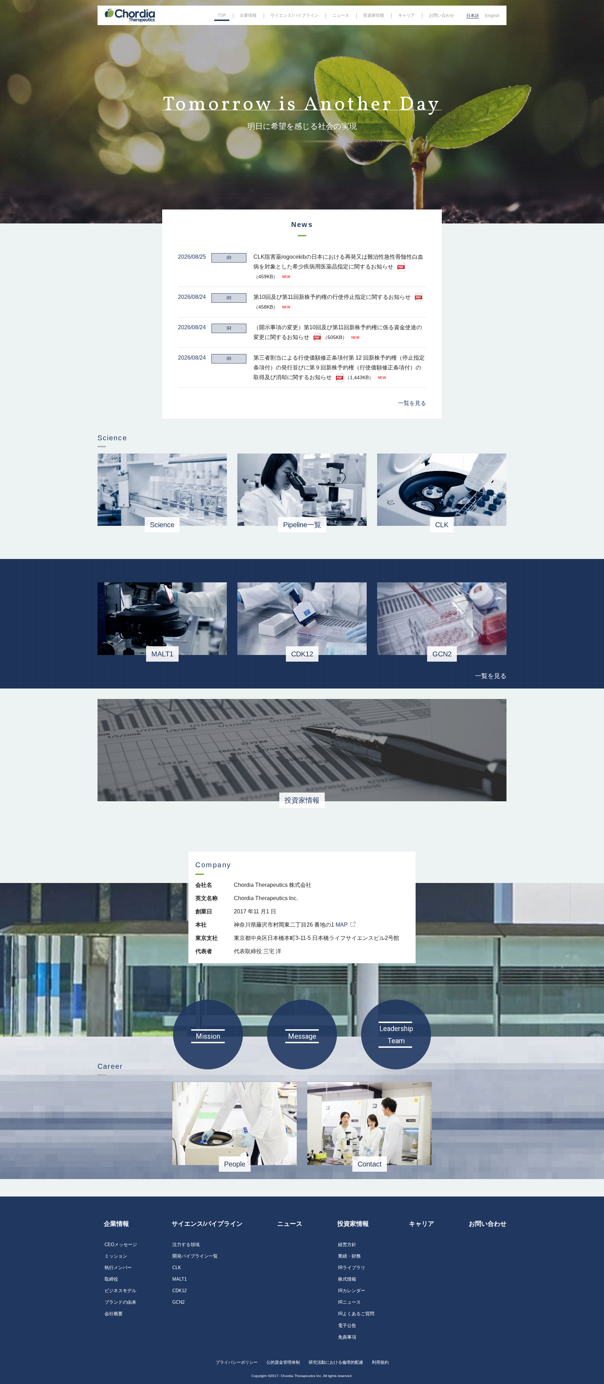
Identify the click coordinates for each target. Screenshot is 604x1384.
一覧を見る (412, 403)
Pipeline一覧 (302, 525)
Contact (370, 1164)
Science (162, 525)
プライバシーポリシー (237, 1362)
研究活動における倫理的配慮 (336, 1362)
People (234, 1164)
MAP (342, 925)
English (492, 15)
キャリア (421, 1223)
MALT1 (162, 654)
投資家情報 (302, 800)
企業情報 (116, 1223)
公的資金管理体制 (283, 1362)
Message (302, 1036)
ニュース (289, 1223)
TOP (222, 15)
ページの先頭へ (528, 1215)
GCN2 (442, 654)
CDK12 (302, 654)
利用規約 (380, 1362)
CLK (441, 525)
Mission (208, 1036)
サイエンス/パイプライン (207, 1223)
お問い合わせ (487, 1223)
